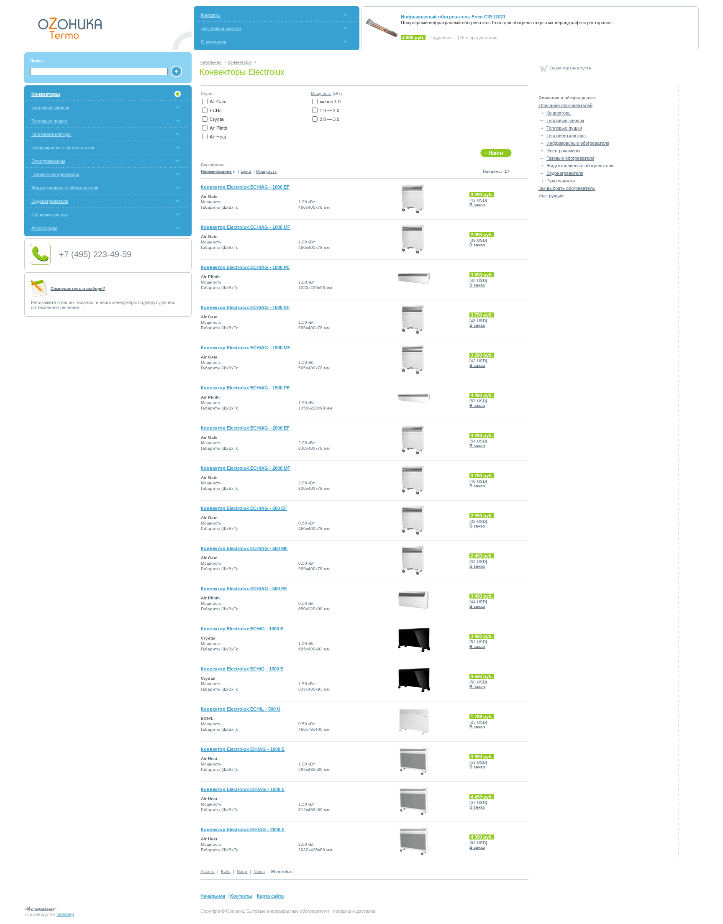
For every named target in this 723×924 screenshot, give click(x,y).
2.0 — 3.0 (329, 119)
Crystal (217, 119)
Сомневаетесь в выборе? (78, 288)
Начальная (210, 62)
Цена (246, 171)
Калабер (65, 914)
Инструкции (551, 195)
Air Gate (218, 101)
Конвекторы (239, 62)
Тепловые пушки (49, 120)
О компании (213, 41)
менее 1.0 (330, 101)
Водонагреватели (49, 201)
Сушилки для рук (49, 214)
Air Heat (218, 136)
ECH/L (216, 110)
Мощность (321, 93)
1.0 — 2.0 (329, 110)
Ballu (226, 871)
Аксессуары (44, 227)
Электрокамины (48, 161)
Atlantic (207, 871)
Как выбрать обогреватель (566, 188)
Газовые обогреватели (55, 174)
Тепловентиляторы (51, 134)
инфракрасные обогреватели (298, 911)
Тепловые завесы (50, 107)
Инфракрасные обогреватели (62, 147)
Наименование (216, 171)
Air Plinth (218, 128)
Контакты (210, 15)
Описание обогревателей (565, 105)
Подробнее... (442, 37)
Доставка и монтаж (221, 28)
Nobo (242, 871)
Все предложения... (480, 37)
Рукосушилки (560, 180)
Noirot (259, 871)
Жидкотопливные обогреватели (64, 187)
